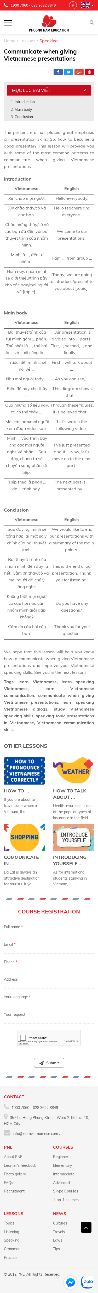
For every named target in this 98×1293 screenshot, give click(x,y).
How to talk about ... (69, 794)
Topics (9, 1223)
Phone (10, 962)
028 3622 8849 (43, 5)
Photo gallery (15, 1174)
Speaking (11, 1240)
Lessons (27, 40)
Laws (57, 1240)
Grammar (12, 1249)
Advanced (61, 1182)
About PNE (13, 1156)
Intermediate (63, 1174)
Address (11, 979)
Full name (13, 926)
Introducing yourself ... (70, 860)
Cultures (60, 1223)
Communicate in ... (21, 860)
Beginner (60, 1156)
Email (9, 944)
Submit (52, 1063)
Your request (14, 1014)
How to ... (16, 791)
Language (85, 5)
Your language (17, 997)
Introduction (25, 101)
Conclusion (24, 116)
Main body (23, 109)
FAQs (8, 1182)
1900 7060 (19, 5)
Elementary (62, 1165)
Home (9, 40)
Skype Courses (65, 1191)
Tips (56, 1249)
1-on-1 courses (66, 1199)
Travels (59, 1231)
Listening (11, 1231)
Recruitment (14, 1191)
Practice (11, 1257)
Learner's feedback (20, 1165)
